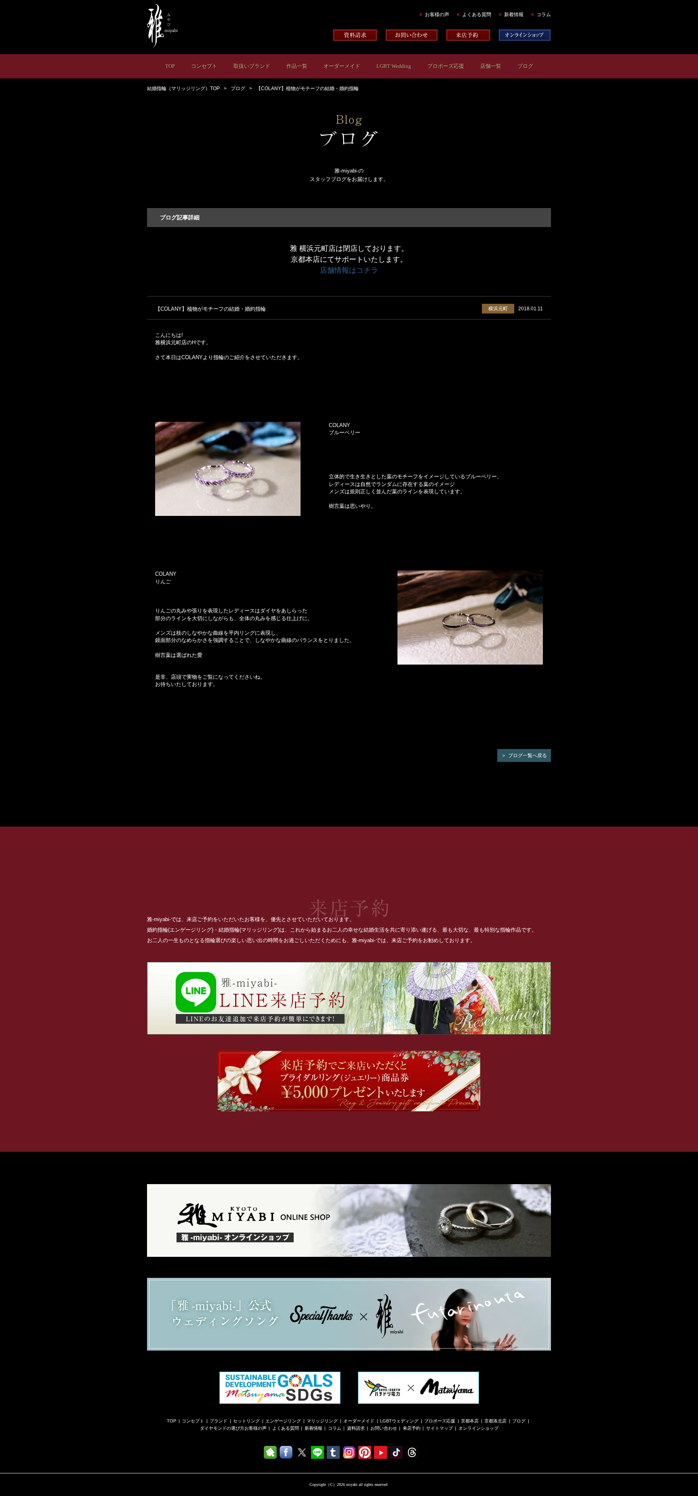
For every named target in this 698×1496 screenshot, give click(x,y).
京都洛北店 (495, 1420)
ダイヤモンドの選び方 (222, 1428)
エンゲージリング (283, 1420)
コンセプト (204, 66)
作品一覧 (296, 66)
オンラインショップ (478, 1428)
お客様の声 (437, 14)
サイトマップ (439, 1428)
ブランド (218, 1420)
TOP (170, 66)
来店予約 (411, 1428)
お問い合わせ (383, 1428)
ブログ (525, 66)
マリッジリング (322, 1420)
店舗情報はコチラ (349, 270)
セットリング (246, 1420)
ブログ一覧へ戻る (527, 755)
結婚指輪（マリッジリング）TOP (183, 88)
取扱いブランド (251, 66)
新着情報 (514, 14)
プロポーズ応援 (445, 66)
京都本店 (470, 1420)
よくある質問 (476, 14)
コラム (543, 14)
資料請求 (356, 1428)
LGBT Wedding (393, 66)
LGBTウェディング (399, 1420)
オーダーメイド (342, 66)
